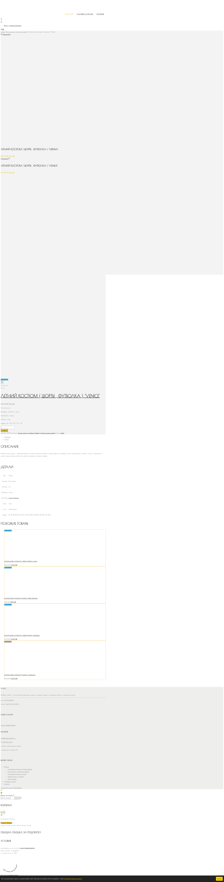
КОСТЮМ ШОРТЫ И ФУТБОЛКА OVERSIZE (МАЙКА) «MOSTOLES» (22, 635)
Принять (219, 879)
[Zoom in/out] (7, 385)
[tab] (55, 437)
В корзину (4, 430)
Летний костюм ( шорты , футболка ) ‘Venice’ (50, 395)
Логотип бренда (14, 498)
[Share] (3, 385)
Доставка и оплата (10, 781)
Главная (3, 32)
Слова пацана (12, 779)
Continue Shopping (6, 823)
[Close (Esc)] (1, 385)
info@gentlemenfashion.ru (8, 738)
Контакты (7, 784)
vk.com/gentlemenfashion (27, 848)
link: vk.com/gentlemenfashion (9, 875)
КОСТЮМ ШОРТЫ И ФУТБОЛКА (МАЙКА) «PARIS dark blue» (21, 598)
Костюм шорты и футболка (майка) (16, 32)
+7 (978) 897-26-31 (7, 742)
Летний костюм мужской (47, 433)
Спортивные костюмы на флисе (17, 774)
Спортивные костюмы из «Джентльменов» (20, 769)
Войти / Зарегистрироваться (12, 25)
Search (17, 798)
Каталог (6, 767)
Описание (7, 437)
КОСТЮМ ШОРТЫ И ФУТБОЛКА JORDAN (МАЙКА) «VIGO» (20, 561)
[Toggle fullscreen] (5, 385)
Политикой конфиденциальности (73, 878)
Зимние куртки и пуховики (16, 776)
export (62, 433)
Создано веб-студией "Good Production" (11, 788)
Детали (6, 439)
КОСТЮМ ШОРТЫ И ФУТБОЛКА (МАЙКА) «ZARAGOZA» (19, 675)
